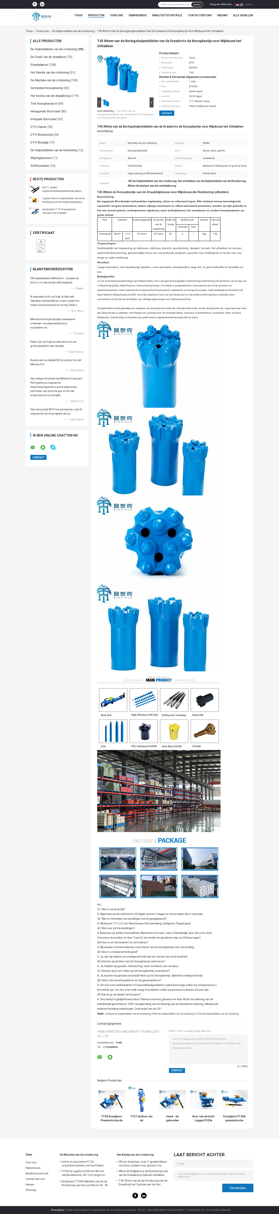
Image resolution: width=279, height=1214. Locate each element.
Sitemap (31, 1189)
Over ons (116, 15)
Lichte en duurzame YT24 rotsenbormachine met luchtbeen (83, 1163)
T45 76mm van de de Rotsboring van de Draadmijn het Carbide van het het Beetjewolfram (143, 1183)
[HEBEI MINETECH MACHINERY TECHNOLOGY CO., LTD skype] (55, 447)
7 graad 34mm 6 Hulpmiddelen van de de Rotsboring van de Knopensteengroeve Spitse (63, 202)
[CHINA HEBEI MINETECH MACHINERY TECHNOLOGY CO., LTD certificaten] (41, 246)
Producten (96, 15)
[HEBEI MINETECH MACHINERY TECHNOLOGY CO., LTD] (41, 16)
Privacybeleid (57, 1210)
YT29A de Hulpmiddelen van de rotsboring (217, 1014)
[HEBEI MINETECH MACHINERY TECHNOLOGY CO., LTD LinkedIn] (42, 4)
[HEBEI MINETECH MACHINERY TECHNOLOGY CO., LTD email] (35, 447)
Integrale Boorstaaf (43, 119)
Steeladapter (39, 65)
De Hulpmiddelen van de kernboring (53, 150)
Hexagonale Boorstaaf (45, 111)
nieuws (222, 15)
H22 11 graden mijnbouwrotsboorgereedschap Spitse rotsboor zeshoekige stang (61, 191)
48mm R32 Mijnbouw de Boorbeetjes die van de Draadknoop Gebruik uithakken (143, 1173)
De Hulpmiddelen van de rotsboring (73, 31)
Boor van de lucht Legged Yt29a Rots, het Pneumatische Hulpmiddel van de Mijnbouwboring (203, 1118)
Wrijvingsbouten (40, 158)
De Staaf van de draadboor (48, 57)
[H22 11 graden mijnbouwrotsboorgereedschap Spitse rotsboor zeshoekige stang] (34, 189)
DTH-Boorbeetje (41, 134)
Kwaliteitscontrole (167, 15)
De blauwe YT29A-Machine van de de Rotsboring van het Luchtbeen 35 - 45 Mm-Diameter (85, 1184)
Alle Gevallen (243, 15)
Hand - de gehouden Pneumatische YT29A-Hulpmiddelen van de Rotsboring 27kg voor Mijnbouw (172, 1118)
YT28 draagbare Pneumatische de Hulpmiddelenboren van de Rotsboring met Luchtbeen (111, 1118)
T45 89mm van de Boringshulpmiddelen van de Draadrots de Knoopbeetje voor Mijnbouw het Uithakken (125, 114)
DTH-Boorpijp (39, 142)
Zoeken (197, 4)
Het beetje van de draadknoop (50, 96)
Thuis (78, 15)
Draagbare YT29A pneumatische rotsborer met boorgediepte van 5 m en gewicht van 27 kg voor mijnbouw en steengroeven (234, 1118)
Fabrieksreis (138, 15)
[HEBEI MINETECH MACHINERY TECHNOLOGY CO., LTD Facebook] (34, 4)
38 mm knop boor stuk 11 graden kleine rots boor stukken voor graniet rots (143, 1163)
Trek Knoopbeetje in (43, 103)
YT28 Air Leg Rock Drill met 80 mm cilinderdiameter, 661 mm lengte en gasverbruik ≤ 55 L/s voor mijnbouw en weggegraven (85, 1174)
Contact (167, 113)
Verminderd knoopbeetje (46, 88)
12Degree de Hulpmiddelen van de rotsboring (128, 1014)
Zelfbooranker (39, 166)
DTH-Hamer (38, 127)
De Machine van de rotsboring (50, 80)
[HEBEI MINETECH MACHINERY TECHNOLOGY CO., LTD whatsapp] (45, 447)
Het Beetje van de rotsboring (49, 72)
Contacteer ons (200, 15)
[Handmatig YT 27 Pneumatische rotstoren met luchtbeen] (34, 211)
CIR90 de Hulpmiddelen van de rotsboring (173, 1014)
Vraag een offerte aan (221, 4)
